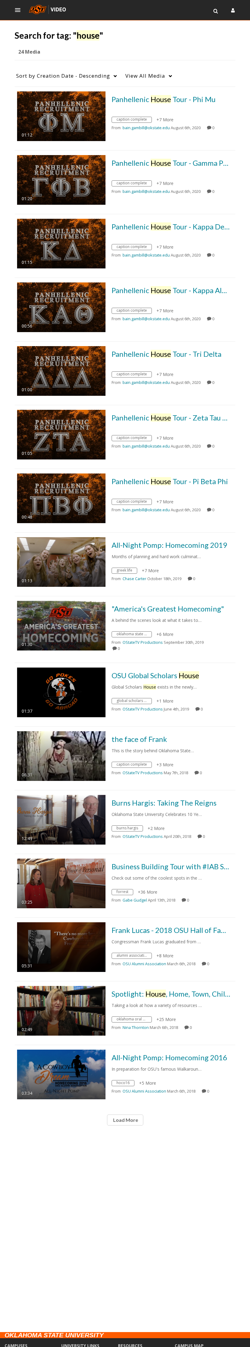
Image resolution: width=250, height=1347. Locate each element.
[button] (19, 10)
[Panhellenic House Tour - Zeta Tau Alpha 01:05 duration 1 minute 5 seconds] (61, 434)
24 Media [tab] (29, 51)
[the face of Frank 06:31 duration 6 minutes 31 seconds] (61, 755)
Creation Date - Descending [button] (63, 75)
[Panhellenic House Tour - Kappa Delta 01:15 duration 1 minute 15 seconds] (61, 243)
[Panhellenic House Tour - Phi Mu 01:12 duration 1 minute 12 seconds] (61, 116)
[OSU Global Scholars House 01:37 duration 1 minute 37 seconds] (61, 692)
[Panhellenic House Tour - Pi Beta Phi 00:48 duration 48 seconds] (61, 498)
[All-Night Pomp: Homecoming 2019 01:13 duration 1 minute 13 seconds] (61, 561)
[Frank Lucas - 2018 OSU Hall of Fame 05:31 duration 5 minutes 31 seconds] (61, 946)
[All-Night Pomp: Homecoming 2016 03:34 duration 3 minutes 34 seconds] (61, 1074)
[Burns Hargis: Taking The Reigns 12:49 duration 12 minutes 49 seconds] (61, 819)
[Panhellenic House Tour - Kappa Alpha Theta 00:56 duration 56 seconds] (61, 307)
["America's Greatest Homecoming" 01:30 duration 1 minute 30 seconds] (61, 625)
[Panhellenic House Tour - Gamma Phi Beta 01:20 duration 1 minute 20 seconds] (61, 179)
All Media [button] (145, 75)
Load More (125, 1120)
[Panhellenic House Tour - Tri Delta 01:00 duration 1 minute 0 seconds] (61, 370)
